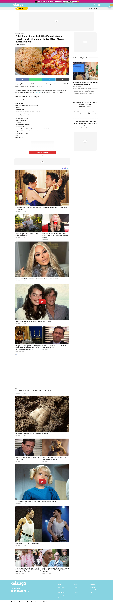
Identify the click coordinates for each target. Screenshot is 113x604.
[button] (95, 5)
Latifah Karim (38, 92)
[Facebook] (88, 8)
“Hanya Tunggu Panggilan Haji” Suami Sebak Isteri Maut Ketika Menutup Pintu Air (85, 123)
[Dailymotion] (97, 8)
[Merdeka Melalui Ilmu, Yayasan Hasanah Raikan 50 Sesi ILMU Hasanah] (85, 71)
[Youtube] (95, 8)
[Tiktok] (93, 8)
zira (18, 44)
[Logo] (17, 5)
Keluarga (17, 33)
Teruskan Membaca (42, 152)
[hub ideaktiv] (99, 4)
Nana (74, 86)
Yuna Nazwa (82, 106)
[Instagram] (90, 8)
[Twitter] (91, 8)
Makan (23, 33)
